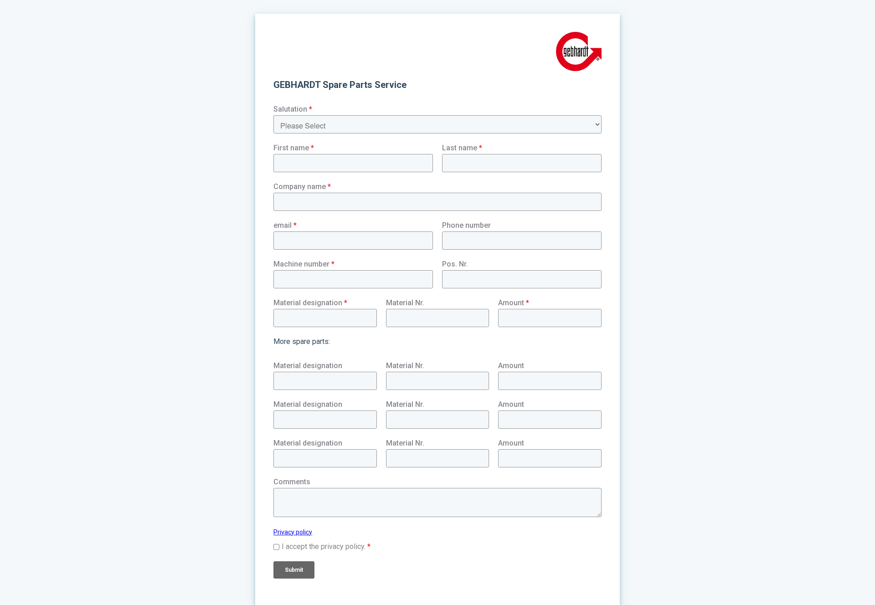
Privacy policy (292, 532)
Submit (294, 570)
